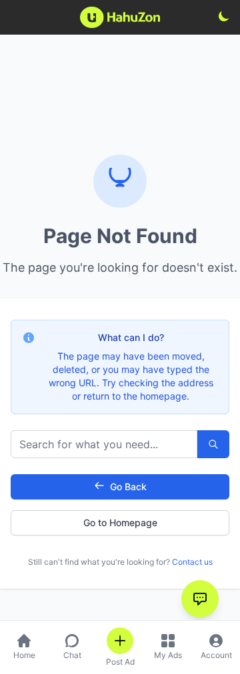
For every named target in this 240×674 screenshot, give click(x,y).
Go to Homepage (120, 522)
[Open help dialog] (200, 598)
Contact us (192, 562)
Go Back (128, 486)
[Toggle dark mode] (224, 16)
